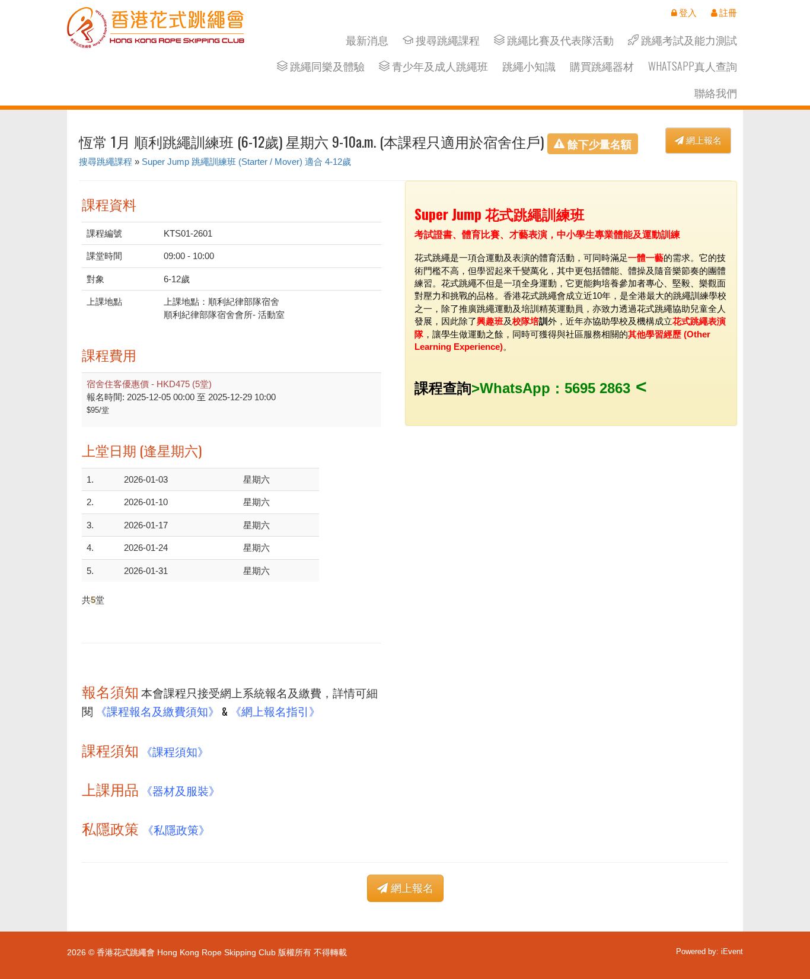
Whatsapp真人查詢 (692, 66)
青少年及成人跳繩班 (439, 66)
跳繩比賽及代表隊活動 (559, 40)
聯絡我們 (715, 93)
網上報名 (703, 140)
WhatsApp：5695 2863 (555, 388)
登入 (687, 12)
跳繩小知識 (529, 66)
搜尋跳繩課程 (446, 40)
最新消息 (367, 40)
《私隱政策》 (176, 829)
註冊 (727, 12)
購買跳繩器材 (602, 66)
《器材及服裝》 (180, 790)
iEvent (732, 951)
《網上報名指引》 (275, 711)
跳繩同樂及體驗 (326, 66)
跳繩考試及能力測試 (688, 40)
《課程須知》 (175, 751)
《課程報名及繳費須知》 (157, 711)
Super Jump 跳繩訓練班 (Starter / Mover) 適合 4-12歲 (246, 162)
